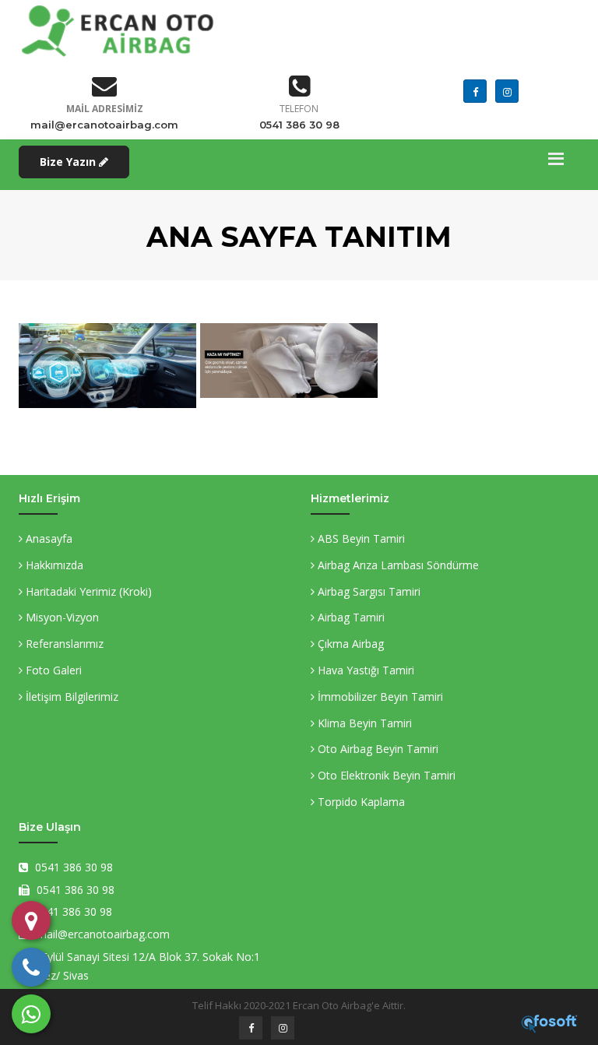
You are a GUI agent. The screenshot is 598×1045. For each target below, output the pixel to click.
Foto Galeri (52, 670)
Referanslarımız (63, 643)
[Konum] (31, 920)
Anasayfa (47, 538)
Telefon (299, 108)
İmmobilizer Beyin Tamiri (379, 696)
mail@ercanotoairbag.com (104, 124)
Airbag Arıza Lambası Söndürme (397, 565)
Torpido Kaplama (360, 801)
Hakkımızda (53, 565)
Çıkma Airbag (349, 643)
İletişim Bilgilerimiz (70, 696)
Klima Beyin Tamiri (363, 723)
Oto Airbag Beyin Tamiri (376, 748)
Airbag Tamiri (350, 617)
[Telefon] (31, 967)
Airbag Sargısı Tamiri (367, 591)
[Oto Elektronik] (105, 326)
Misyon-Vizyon (61, 617)
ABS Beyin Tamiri (360, 538)
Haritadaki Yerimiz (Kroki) (87, 591)
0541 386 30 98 (299, 124)
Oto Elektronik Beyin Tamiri (385, 775)
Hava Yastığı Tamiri (364, 670)
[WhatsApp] (31, 1013)
